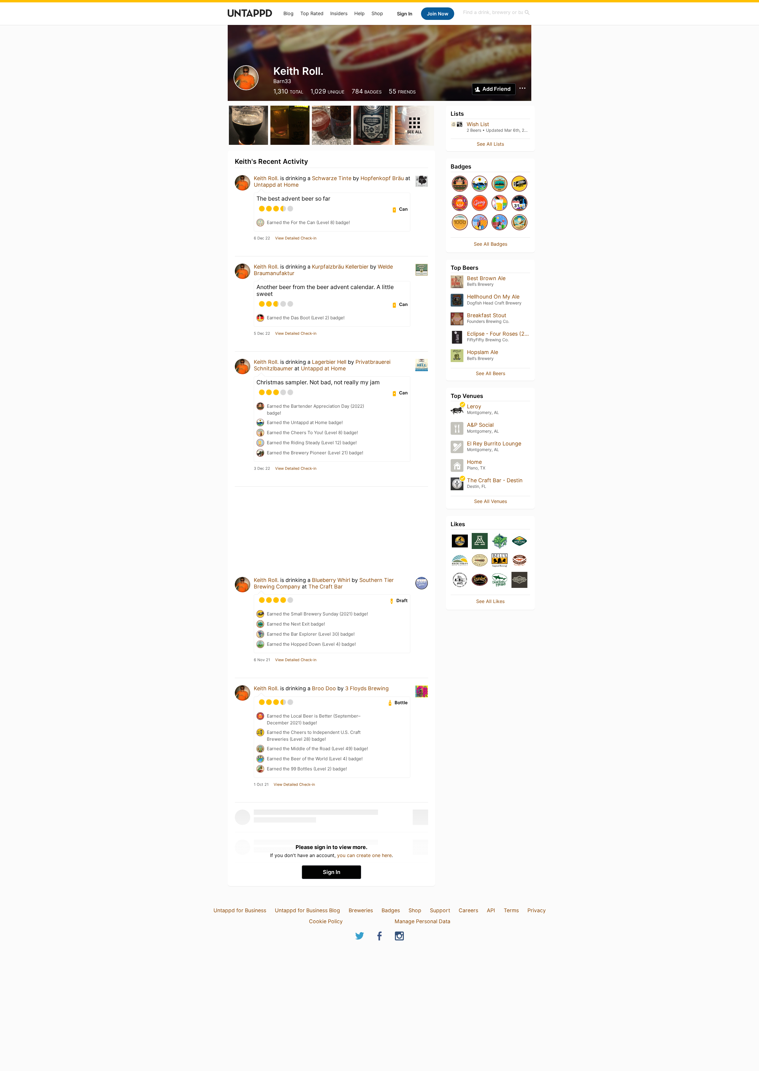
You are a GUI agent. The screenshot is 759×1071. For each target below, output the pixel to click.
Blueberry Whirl (331, 580)
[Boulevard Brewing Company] (519, 580)
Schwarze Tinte (331, 178)
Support (440, 910)
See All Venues (490, 501)
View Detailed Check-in (295, 238)
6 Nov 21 (262, 660)
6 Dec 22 (262, 238)
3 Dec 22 (262, 469)
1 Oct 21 (261, 785)
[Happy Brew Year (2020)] (519, 203)
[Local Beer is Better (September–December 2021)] (460, 203)
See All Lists (490, 144)
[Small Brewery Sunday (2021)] (519, 184)
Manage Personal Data (422, 921)
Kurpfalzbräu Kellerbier (340, 267)
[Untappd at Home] (480, 184)
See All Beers (490, 373)
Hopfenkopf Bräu (382, 178)
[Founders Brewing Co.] (480, 580)
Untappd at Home (276, 185)
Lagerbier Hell (329, 362)
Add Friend (496, 89)
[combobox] (496, 12)
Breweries (361, 910)
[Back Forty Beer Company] (460, 560)
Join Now (437, 14)
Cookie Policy (326, 921)
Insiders (338, 13)
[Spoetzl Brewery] (460, 580)
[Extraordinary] (460, 222)
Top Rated (311, 13)
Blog (288, 13)
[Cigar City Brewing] (480, 560)
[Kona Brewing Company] (519, 560)
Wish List (478, 124)
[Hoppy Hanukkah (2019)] (480, 222)
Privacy (536, 910)
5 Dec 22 (262, 333)
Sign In (404, 14)
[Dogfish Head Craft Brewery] (499, 580)
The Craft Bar (325, 586)
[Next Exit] (499, 184)
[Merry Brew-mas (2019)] (499, 222)
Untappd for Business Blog (307, 910)
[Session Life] (519, 222)
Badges (391, 910)
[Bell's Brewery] (499, 560)
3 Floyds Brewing (367, 688)
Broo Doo (324, 688)
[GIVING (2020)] (480, 203)
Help (359, 13)
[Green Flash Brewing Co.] (519, 541)
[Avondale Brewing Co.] (480, 541)
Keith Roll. (266, 178)
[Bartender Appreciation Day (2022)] (460, 184)
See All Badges (490, 244)
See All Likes (490, 601)
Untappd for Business (239, 910)
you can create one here (364, 855)
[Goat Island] (460, 541)
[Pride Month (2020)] (499, 203)
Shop (377, 13)
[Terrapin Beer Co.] (499, 541)
